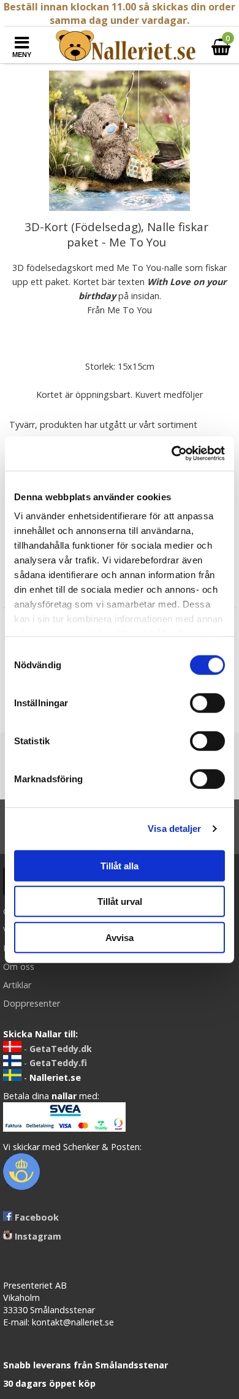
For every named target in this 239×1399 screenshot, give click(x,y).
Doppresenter (31, 1003)
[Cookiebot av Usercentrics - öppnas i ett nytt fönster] (172, 454)
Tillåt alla (119, 865)
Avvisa (119, 937)
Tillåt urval (119, 901)
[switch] (207, 702)
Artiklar (17, 985)
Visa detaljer (174, 828)
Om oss (18, 966)
